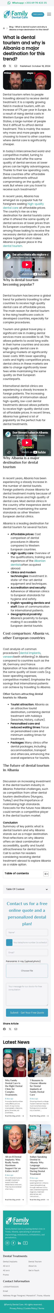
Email (5, 1291)
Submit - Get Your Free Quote (27, 1013)
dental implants (30, 653)
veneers (8, 657)
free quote (38, 14)
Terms (41, 1308)
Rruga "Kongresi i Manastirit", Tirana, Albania (30, 1295)
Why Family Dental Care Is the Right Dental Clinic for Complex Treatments (13, 1088)
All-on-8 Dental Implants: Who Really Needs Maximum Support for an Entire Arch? (13, 1164)
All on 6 (6, 1270)
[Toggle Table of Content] (44, 873)
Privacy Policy (16, 1308)
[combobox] (9, 942)
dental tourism (12, 246)
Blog (11, 27)
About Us (32, 1266)
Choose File (27, 970)
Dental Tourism (35, 1261)
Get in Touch (33, 1270)
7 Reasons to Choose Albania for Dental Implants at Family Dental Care (38, 1088)
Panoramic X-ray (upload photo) (23, 961)
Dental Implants (10, 1261)
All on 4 (6, 1266)
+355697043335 (11, 1286)
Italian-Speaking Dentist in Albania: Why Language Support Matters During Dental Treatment (39, 1165)
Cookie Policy (30, 1308)
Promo (6, 1274)
